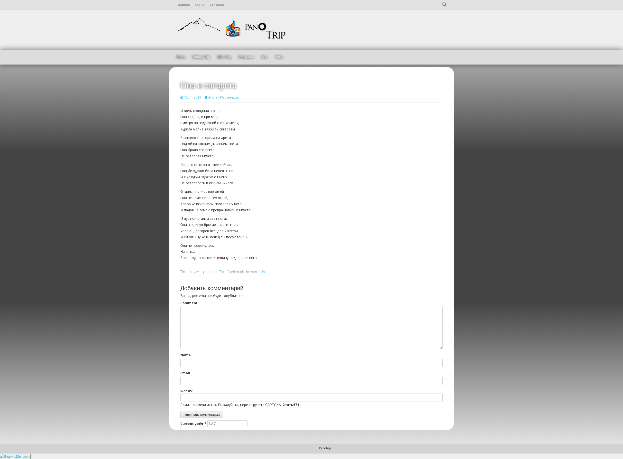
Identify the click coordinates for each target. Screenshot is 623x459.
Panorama (246, 57)
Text (264, 57)
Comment (189, 303)
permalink (258, 271)
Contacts (217, 5)
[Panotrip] (231, 27)
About (199, 5)
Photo (180, 57)
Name (185, 355)
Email (185, 373)
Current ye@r (193, 423)
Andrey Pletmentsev (223, 97)
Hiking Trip (201, 57)
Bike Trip (224, 57)
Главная (183, 5)
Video (279, 57)
